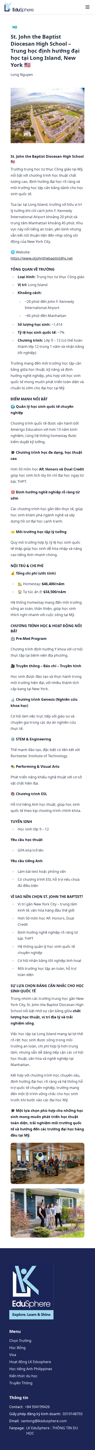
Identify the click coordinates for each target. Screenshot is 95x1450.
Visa (12, 1354)
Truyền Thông (20, 1383)
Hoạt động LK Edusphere (30, 1361)
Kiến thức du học (23, 1375)
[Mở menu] (87, 7)
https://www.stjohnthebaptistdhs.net (42, 258)
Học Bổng (17, 1347)
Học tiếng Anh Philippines (30, 1368)
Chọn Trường (20, 1340)
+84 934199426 (37, 1406)
